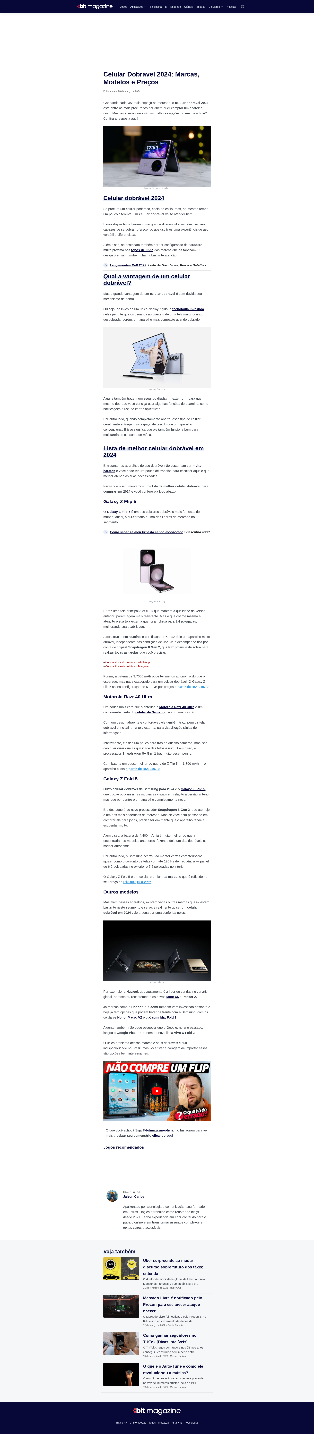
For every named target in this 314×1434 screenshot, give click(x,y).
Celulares (214, 6)
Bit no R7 (121, 1422)
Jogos (123, 6)
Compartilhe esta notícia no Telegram (125, 666)
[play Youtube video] (157, 1091)
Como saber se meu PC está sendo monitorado (146, 532)
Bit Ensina (156, 6)
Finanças (177, 1422)
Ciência (188, 6)
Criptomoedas (138, 1422)
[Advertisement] (157, 38)
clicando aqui (162, 1135)
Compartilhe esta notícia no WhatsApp (126, 662)
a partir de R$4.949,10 (143, 769)
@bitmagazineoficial (158, 1130)
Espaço (200, 6)
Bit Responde (173, 6)
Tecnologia (191, 1422)
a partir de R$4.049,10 (192, 687)
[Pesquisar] (242, 7)
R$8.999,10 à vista (137, 882)
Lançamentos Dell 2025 (128, 265)
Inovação (163, 1422)
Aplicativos (136, 6)
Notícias (231, 6)
